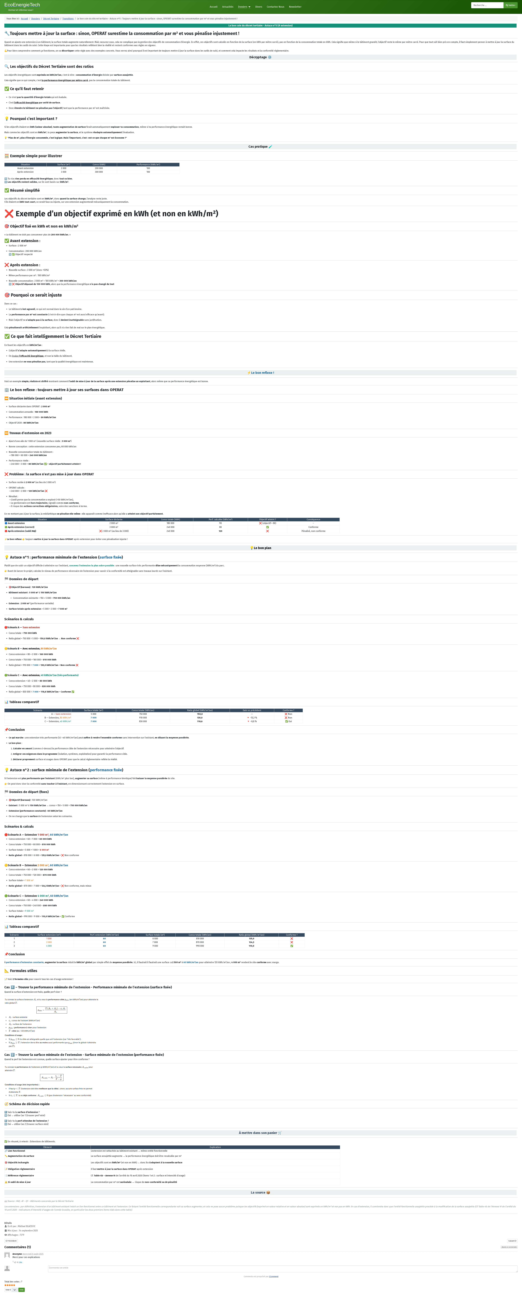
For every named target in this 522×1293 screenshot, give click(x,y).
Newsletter (295, 6)
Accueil (213, 6)
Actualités (227, 6)
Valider (511, 5)
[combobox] (487, 5)
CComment (273, 1276)
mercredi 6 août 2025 (33, 1254)
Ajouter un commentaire (509, 1247)
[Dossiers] (249, 7)
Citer (20, 1262)
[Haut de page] (517, 1288)
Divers (258, 6)
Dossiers (242, 6)
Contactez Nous (275, 6)
